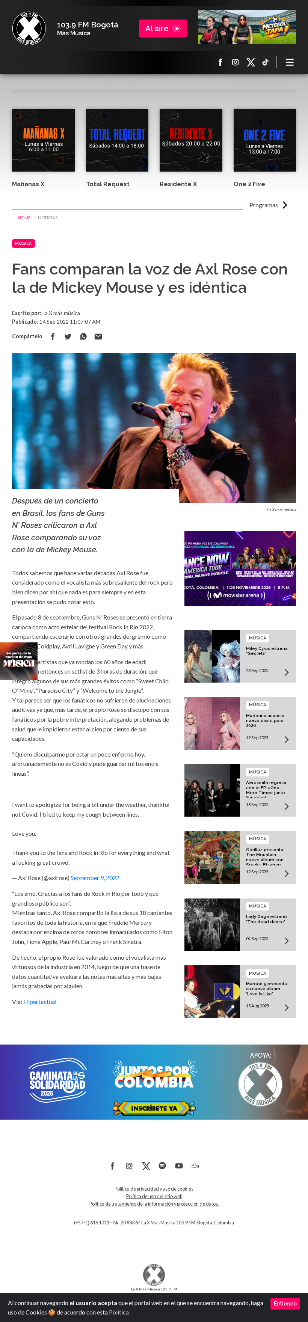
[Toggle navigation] (290, 62)
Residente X (178, 184)
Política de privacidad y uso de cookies (154, 1189)
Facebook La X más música (220, 61)
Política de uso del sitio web (154, 1196)
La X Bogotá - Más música (29, 28)
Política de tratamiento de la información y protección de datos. (154, 1204)
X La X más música (250, 61)
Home (24, 217)
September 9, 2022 (95, 877)
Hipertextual (40, 1001)
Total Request (108, 184)
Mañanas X (28, 184)
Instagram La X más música (235, 61)
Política (119, 1312)
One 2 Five (249, 184)
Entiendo (285, 1304)
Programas (263, 204)
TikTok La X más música (265, 61)
